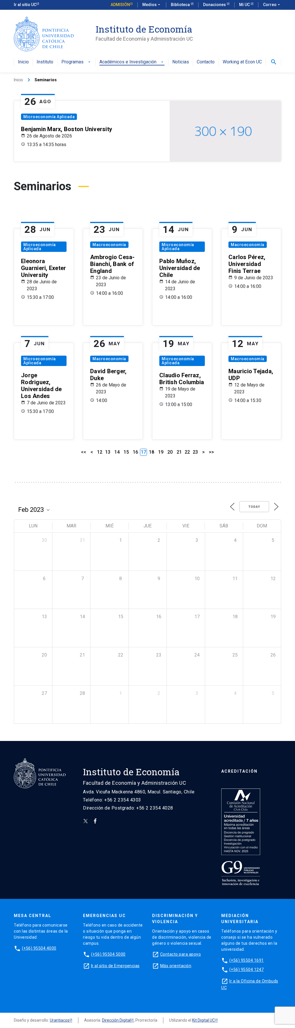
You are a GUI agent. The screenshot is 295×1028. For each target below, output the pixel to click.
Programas (76, 62)
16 (135, 452)
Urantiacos (59, 1020)
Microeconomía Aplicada (49, 116)
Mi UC (245, 4)
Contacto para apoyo (180, 954)
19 (160, 452)
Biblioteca (181, 4)
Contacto (206, 62)
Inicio (23, 62)
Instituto (45, 62)
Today (254, 507)
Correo (272, 4)
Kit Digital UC (203, 1020)
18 (151, 452)
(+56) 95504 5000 (108, 954)
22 (187, 452)
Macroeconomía (109, 244)
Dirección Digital (116, 1020)
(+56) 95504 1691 (246, 960)
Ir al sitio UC (25, 4)
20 (170, 452)
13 (107, 452)
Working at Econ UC (242, 62)
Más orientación (176, 965)
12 (99, 452)
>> (211, 452)
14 (117, 452)
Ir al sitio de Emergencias (115, 965)
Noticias (180, 62)
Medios (151, 4)
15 (126, 452)
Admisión (120, 4)
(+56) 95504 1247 (246, 969)
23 (195, 452)
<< (83, 452)
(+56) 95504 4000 (39, 948)
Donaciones (215, 4)
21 (179, 452)
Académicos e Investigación (131, 62)
